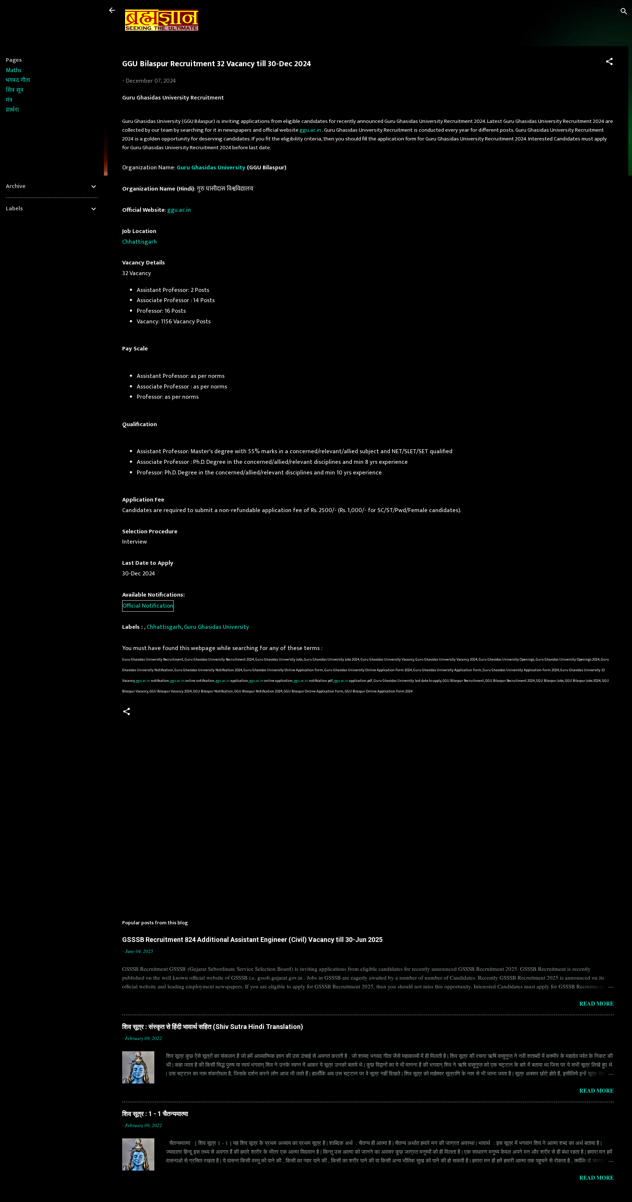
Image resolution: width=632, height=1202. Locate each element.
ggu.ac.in (310, 130)
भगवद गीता (18, 80)
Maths (14, 70)
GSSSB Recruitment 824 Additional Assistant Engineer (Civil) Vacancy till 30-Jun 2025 (252, 939)
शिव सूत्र (14, 90)
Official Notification (148, 606)
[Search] (624, 12)
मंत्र (9, 100)
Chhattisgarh (139, 242)
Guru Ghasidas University (211, 167)
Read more (596, 1003)
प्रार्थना (12, 110)
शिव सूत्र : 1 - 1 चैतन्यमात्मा (155, 1114)
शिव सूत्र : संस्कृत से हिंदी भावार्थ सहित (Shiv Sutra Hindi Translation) (212, 1026)
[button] (609, 62)
